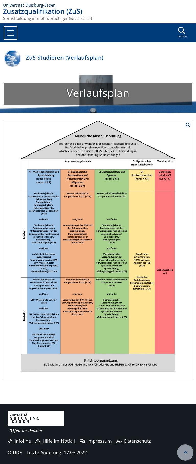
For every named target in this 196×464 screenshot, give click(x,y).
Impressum (99, 441)
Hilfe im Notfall (59, 441)
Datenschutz (137, 441)
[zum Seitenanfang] (185, 452)
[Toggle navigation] (10, 33)
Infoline (23, 441)
